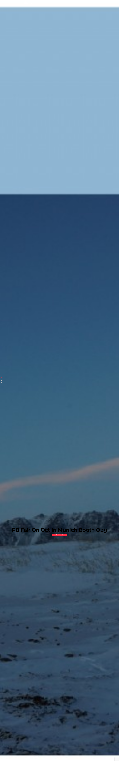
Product (1, 380)
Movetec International (28, 2)
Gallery (1, 382)
